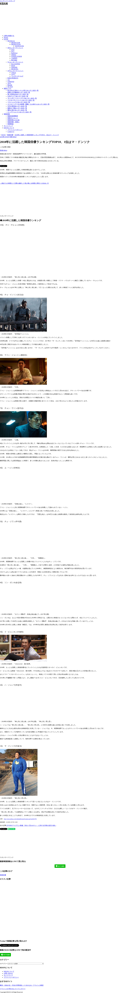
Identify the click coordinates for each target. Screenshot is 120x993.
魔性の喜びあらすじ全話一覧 (17, 110)
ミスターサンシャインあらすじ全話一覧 (21, 100)
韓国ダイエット (13, 118)
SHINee (13, 54)
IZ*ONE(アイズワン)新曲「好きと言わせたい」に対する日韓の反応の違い (31, 825)
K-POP (6, 39)
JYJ (9, 80)
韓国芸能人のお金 (14, 120)
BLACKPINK (15, 64)
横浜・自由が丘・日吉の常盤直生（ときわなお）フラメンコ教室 (22, 985)
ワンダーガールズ (17, 76)
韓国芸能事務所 (13, 116)
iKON (13, 65)
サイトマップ (8, 126)
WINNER (14, 67)
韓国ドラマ (7, 88)
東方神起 (14, 60)
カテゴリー (4, 963)
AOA (9, 83)
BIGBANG (14, 69)
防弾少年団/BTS (13, 78)
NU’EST (10, 86)
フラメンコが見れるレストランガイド (13, 989)
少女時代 (14, 58)
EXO (12, 49)
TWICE (13, 72)
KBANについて (9, 128)
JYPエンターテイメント (16, 71)
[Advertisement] (60, 20)
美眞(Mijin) (12, 137)
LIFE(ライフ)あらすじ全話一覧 (18, 96)
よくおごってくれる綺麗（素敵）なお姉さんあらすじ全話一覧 (29, 104)
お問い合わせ (8, 973)
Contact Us (11, 131)
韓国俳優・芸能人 (14, 122)
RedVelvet (14, 53)
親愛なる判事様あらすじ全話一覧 (19, 92)
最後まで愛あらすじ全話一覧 (17, 108)
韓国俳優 (3, 875)
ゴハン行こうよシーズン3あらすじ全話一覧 (22, 98)
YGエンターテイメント (15, 62)
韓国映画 (11, 124)
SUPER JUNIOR (16, 56)
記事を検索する (9, 35)
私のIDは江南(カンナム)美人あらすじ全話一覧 (23, 90)
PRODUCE (11, 41)
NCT (12, 51)
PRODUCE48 (15, 42)
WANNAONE (19, 46)
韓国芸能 (7, 114)
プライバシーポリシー (15, 130)
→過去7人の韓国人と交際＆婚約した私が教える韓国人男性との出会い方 (24, 183)
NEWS (6, 37)
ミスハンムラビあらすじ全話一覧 (19, 102)
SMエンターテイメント (15, 48)
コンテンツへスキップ (7, 1)
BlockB (10, 85)
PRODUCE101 (16, 44)
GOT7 (13, 74)
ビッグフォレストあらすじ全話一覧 (20, 112)
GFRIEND (11, 81)
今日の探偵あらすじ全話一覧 (17, 106)
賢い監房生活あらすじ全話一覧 (18, 94)
